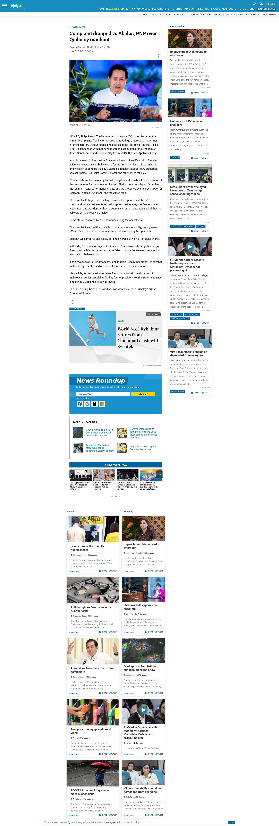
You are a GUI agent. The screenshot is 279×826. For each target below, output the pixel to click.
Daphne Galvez (77, 47)
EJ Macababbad (79, 555)
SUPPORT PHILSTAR (266, 9)
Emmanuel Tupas (80, 616)
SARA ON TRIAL (150, 14)
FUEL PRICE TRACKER (201, 14)
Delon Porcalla (131, 614)
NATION (136, 9)
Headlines (77, 27)
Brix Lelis (76, 738)
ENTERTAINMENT (185, 9)
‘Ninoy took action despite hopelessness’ (87, 548)
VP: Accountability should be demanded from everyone (142, 790)
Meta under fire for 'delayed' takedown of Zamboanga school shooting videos (188, 190)
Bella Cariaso (131, 797)
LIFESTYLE (203, 9)
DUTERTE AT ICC (180, 14)
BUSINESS (157, 9)
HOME (101, 9)
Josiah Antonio (132, 675)
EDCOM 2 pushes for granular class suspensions (90, 792)
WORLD (146, 9)
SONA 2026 (165, 14)
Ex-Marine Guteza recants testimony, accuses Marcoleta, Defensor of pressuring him (141, 733)
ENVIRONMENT (268, 14)
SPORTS (169, 9)
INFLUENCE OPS (221, 14)
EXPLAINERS (237, 14)
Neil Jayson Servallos (134, 553)
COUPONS (227, 9)
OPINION (125, 9)
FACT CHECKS (252, 14)
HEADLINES (112, 9)
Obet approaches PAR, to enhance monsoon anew (140, 668)
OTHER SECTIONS (244, 9)
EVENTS (215, 9)
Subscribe (270, 4)
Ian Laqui (129, 743)
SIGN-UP (143, 394)
